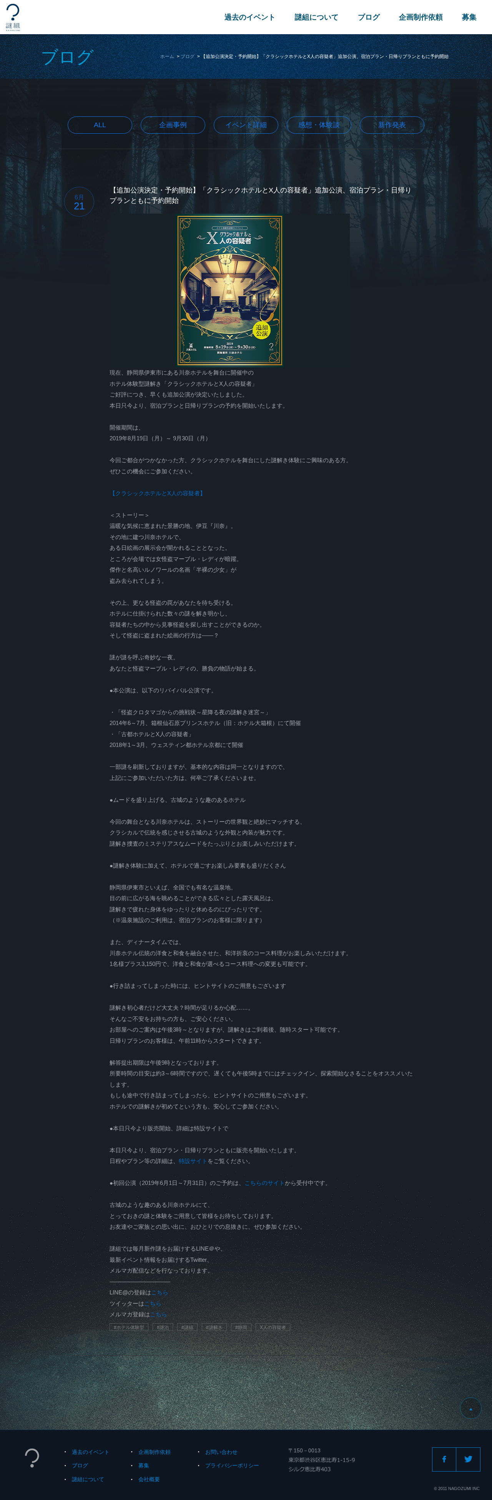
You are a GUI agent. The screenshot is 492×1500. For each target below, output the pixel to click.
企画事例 (173, 125)
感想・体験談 (319, 125)
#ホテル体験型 (129, 1327)
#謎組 (187, 1327)
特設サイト (193, 1161)
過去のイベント (250, 17)
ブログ (369, 17)
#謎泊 (163, 1327)
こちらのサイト (264, 1183)
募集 (469, 17)
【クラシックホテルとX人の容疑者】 (158, 493)
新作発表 (392, 125)
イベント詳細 (246, 125)
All (100, 125)
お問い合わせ (221, 1452)
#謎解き (214, 1327)
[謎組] (13, 17)
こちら (159, 1292)
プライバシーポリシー (232, 1465)
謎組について (317, 17)
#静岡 (241, 1327)
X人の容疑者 (273, 1327)
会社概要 (149, 1479)
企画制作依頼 (421, 17)
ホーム (167, 56)
